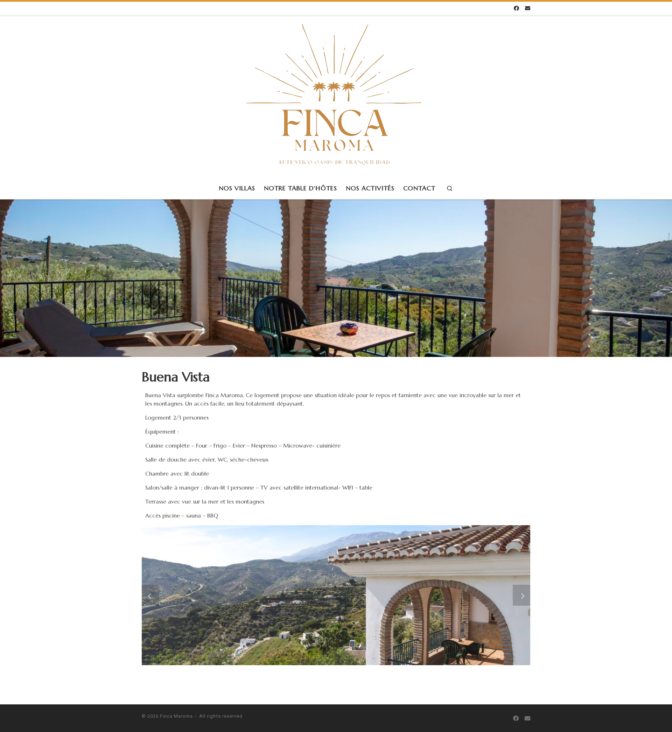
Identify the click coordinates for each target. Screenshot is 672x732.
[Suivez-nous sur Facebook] (516, 9)
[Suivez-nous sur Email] (527, 9)
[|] (334, 96)
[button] (150, 595)
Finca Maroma (176, 716)
